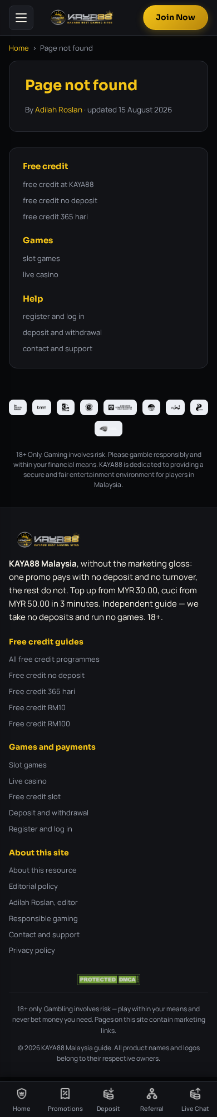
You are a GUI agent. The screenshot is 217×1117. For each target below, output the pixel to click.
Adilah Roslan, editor (43, 902)
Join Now (175, 17)
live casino (40, 274)
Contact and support (44, 934)
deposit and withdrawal (62, 332)
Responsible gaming (43, 918)
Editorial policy (33, 886)
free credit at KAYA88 (58, 184)
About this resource (43, 870)
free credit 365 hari (55, 216)
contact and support (57, 348)
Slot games (28, 765)
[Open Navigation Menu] (21, 18)
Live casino (28, 781)
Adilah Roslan (58, 110)
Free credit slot (35, 796)
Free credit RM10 (37, 707)
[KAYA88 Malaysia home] (82, 17)
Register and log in (40, 829)
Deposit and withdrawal (48, 813)
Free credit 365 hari (42, 691)
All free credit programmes (54, 659)
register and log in (54, 316)
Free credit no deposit (47, 675)
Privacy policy (32, 950)
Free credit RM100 (39, 724)
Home (19, 48)
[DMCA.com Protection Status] (108, 979)
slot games (41, 258)
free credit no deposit (60, 200)
